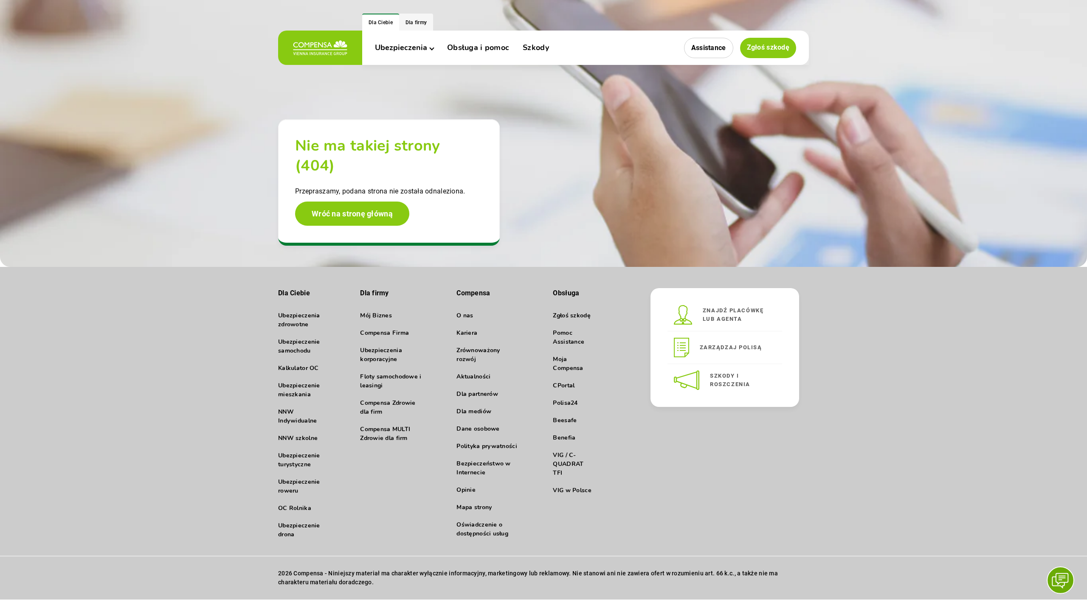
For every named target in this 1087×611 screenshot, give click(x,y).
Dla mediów (473, 411)
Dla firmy (416, 22)
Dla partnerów (477, 394)
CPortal (563, 385)
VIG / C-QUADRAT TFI (568, 464)
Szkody (536, 47)
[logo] (320, 47)
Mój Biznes (376, 315)
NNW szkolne (298, 438)
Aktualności (473, 377)
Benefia (564, 438)
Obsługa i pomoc (478, 47)
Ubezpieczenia (401, 47)
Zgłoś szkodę (768, 47)
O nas (464, 315)
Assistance (708, 48)
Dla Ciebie (381, 22)
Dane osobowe (477, 429)
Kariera (466, 333)
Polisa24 (565, 403)
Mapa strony (474, 507)
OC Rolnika (294, 508)
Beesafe (565, 420)
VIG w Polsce (572, 490)
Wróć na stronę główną (352, 213)
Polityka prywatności (486, 446)
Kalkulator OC (298, 368)
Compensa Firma (384, 333)
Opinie (466, 490)
